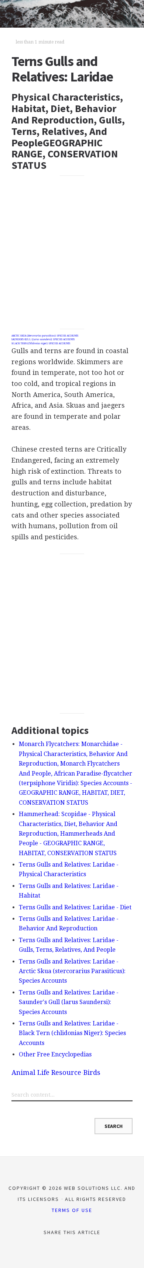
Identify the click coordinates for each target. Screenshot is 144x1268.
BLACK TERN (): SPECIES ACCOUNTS (40, 343)
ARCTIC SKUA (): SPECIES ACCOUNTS (44, 335)
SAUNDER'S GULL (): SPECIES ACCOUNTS (43, 339)
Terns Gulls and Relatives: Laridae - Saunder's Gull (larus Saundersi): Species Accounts (69, 1002)
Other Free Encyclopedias (55, 1054)
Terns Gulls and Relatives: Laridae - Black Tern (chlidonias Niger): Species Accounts (72, 1033)
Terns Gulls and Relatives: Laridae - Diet (75, 907)
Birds (91, 1072)
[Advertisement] (72, 252)
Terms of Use (72, 1210)
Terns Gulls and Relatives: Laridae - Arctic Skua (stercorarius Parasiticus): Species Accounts (72, 971)
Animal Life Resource (46, 1072)
